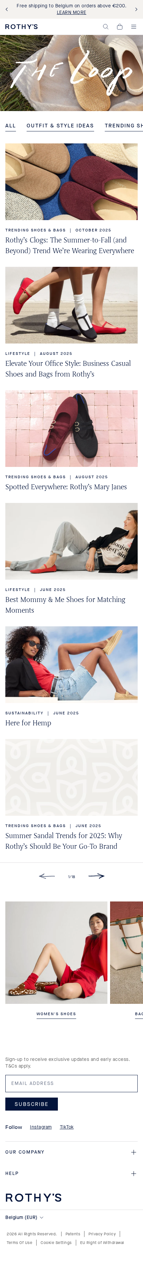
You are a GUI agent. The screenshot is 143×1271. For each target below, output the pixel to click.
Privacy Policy (102, 1234)
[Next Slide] (135, 9)
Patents (73, 1234)
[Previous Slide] (8, 9)
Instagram (41, 1127)
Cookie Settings (56, 1242)
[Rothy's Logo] (21, 26)
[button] (105, 27)
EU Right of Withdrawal (102, 1242)
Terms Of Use (19, 1242)
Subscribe (32, 1103)
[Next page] (96, 877)
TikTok (67, 1127)
